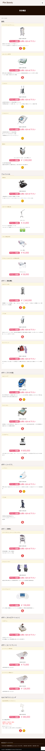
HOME (2, 18)
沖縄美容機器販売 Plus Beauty (10, 749)
